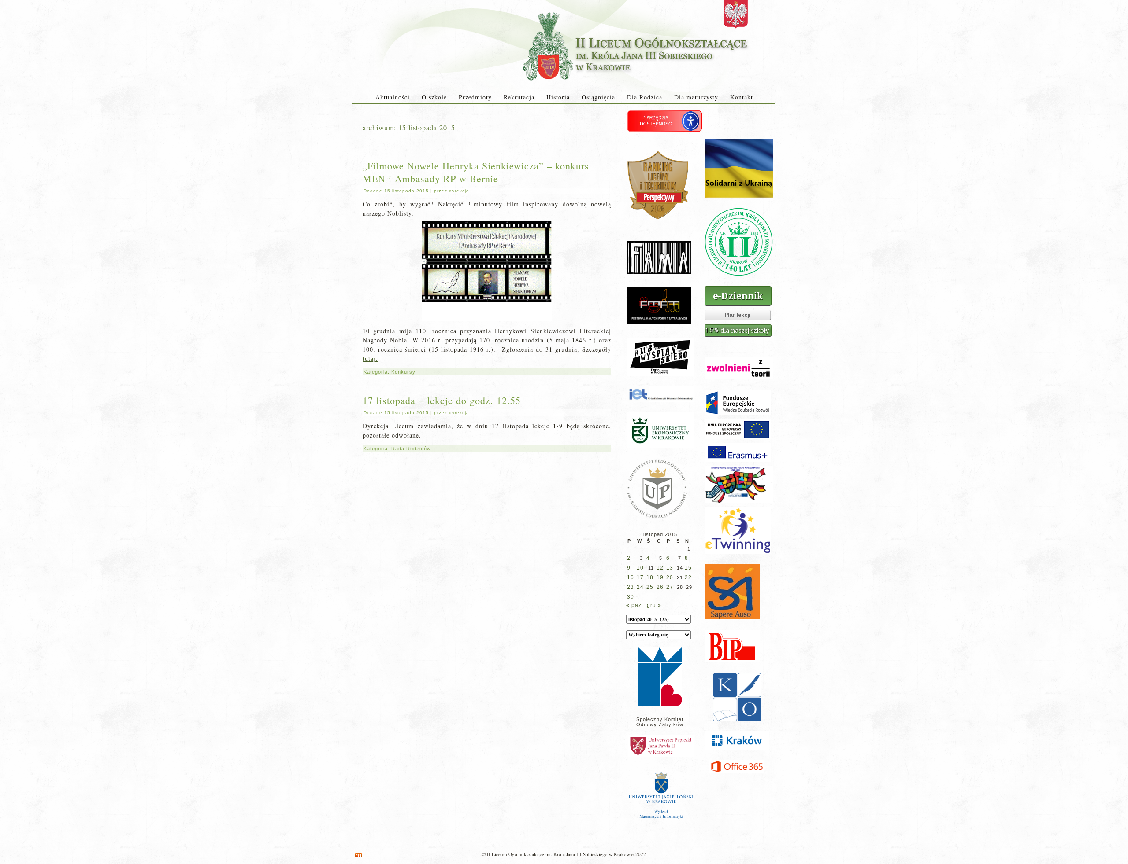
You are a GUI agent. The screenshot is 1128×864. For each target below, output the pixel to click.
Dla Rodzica (644, 97)
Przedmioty (475, 97)
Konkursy (403, 372)
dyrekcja (459, 190)
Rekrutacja (519, 97)
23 (630, 587)
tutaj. (370, 358)
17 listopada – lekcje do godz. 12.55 (442, 400)
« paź (634, 605)
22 (688, 577)
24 (640, 587)
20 (669, 577)
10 (640, 568)
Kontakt (741, 97)
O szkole (434, 97)
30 (630, 597)
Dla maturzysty (696, 97)
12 (660, 568)
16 (630, 577)
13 (669, 568)
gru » (654, 605)
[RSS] (358, 855)
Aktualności (392, 97)
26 (660, 587)
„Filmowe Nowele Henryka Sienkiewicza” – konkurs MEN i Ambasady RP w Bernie (476, 172)
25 (649, 587)
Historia (558, 97)
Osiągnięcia (598, 97)
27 (669, 587)
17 (640, 577)
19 (660, 577)
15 (688, 568)
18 (649, 577)
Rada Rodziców (411, 448)
